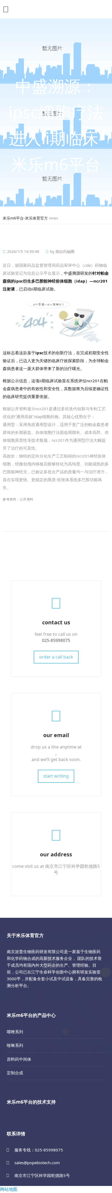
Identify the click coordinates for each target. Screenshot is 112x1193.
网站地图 (8, 1189)
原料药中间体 (19, 1059)
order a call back (56, 657)
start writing (56, 776)
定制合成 (15, 1072)
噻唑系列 (15, 1031)
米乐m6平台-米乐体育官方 (25, 218)
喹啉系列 (15, 1045)
